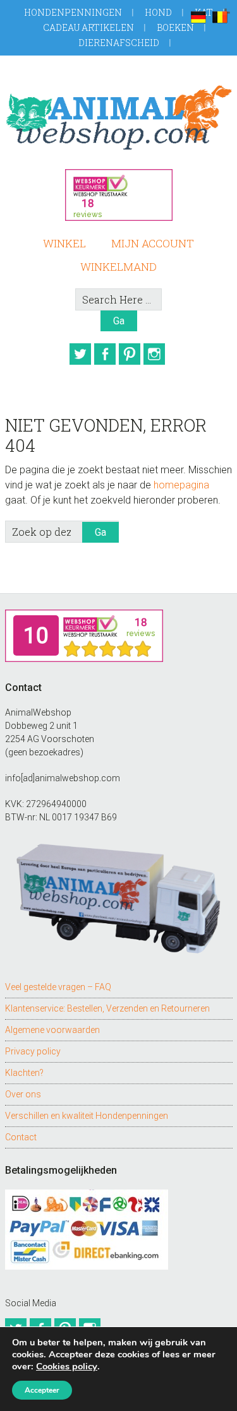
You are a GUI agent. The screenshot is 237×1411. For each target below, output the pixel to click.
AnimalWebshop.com (119, 117)
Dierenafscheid (118, 43)
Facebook (105, 354)
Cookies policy (66, 1366)
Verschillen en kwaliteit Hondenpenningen (86, 1116)
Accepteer (42, 1390)
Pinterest (129, 354)
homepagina (181, 485)
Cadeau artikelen (88, 27)
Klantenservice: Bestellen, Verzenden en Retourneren (107, 1008)
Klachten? (24, 1073)
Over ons (23, 1094)
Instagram (154, 354)
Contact (21, 1137)
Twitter (80, 354)
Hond (158, 12)
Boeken (175, 27)
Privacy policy (33, 1051)
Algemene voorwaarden (52, 1030)
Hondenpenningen (73, 12)
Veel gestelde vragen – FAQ (58, 987)
